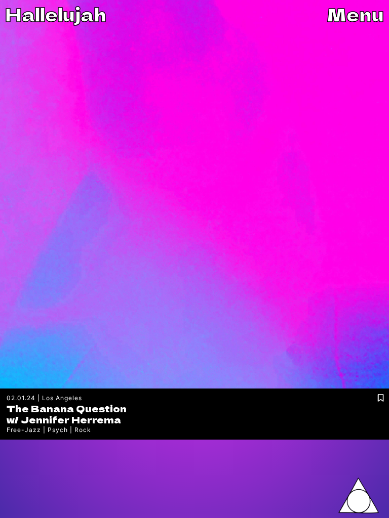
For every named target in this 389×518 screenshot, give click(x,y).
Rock (82, 430)
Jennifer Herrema (71, 419)
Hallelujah (55, 14)
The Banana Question (67, 408)
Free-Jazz (24, 430)
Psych (58, 430)
